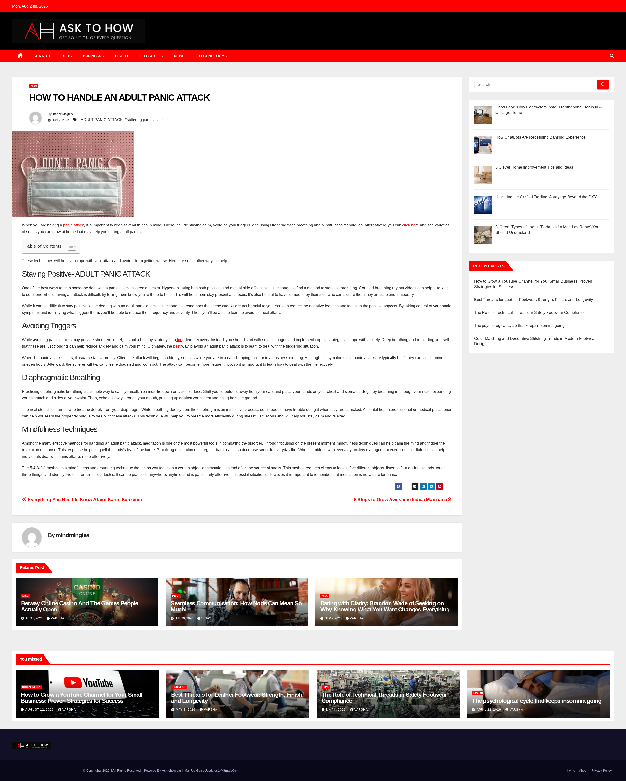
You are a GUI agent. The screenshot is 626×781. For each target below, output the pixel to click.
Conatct (42, 56)
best (176, 346)
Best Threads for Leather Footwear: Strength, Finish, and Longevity (533, 300)
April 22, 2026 (489, 709)
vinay (206, 618)
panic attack (73, 225)
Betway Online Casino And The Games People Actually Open (79, 606)
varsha (57, 618)
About (583, 770)
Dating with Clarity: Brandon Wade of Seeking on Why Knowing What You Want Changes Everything (385, 606)
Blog (67, 56)
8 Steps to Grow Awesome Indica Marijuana (400, 499)
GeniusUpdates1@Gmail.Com (217, 770)
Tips (326, 687)
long (180, 340)
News (180, 56)
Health (122, 56)
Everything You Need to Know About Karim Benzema (84, 499)
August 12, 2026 (40, 709)
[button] (612, 56)
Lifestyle (150, 56)
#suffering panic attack (144, 120)
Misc (34, 86)
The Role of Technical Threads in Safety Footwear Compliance (530, 312)
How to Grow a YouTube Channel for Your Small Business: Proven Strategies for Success (81, 697)
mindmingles (63, 114)
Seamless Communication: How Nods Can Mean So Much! (236, 606)
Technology (212, 56)
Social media (31, 687)
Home (571, 770)
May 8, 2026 (186, 709)
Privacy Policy (601, 770)
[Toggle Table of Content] (69, 247)
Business (92, 56)
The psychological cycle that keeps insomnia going (519, 325)
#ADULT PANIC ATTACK (100, 120)
